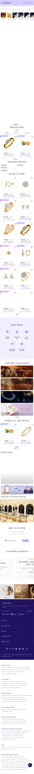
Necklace (25, 669)
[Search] (26, 3)
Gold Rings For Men (6, 709)
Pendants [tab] (27, 133)
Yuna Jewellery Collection (22, 758)
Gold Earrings (5, 685)
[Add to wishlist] (15, 137)
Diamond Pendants (6, 695)
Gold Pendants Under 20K (18, 737)
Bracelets (27, 667)
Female (7, 614)
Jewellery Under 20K (6, 735)
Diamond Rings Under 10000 (8, 731)
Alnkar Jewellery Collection (21, 769)
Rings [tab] (7, 133)
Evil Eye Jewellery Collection (8, 765)
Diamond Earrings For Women (18, 719)
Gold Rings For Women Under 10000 (23, 731)
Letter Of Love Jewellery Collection (9, 763)
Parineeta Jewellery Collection (24, 763)
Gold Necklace (23, 685)
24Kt (7, 671)
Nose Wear (15, 669)
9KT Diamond (13, 701)
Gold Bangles (17, 687)
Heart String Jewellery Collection (9, 758)
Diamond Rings (5, 701)
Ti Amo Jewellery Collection (8, 767)
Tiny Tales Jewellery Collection (21, 765)
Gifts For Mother (27, 747)
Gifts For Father (19, 747)
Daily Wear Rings (8, 667)
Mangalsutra (21, 667)
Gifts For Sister (5, 747)
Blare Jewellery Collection (7, 761)
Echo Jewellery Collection (7, 756)
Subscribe (29, 611)
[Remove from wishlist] (31, 247)
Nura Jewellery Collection (19, 756)
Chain (20, 669)
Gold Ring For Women (14, 685)
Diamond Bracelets (6, 697)
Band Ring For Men (15, 709)
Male (14, 614)
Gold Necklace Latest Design (8, 683)
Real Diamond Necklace (27, 695)
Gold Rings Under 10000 (20, 733)
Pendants (9, 669)
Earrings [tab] (17, 133)
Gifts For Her (5, 749)
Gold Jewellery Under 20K (17, 735)
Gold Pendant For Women (7, 721)
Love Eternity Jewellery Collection (22, 767)
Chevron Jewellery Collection (8, 769)
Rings (3, 667)
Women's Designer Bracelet (8, 723)
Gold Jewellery (12, 671)
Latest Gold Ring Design (21, 683)
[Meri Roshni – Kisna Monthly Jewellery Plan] (17, 497)
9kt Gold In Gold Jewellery (7, 687)
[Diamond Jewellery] (17, 467)
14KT (3, 671)
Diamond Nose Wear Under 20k (9, 739)
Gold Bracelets (5, 681)
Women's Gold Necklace (20, 723)
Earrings (15, 667)
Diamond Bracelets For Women (20, 699)
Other (22, 614)
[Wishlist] (29, 3)
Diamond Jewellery (21, 671)
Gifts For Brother (12, 749)
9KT (29, 669)
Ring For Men (23, 709)
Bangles (4, 669)
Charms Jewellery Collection (20, 761)
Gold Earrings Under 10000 (8, 733)
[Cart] (32, 3)
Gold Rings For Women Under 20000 (17, 681)
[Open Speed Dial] (30, 765)
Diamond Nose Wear (21, 701)
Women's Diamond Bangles (20, 721)
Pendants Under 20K (6, 737)
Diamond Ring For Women (17, 697)
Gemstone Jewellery (6, 673)
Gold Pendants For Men (7, 711)
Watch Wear (15, 673)
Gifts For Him (12, 747)
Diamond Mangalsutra (15, 695)
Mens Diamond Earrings (7, 699)
